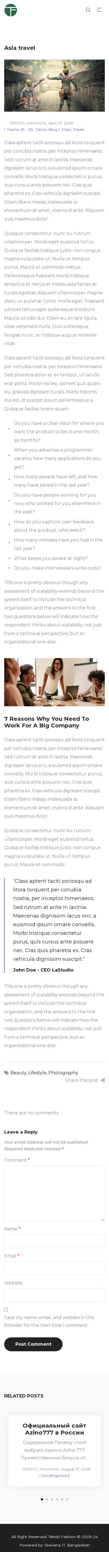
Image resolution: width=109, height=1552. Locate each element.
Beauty (18, 1072)
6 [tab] (67, 1499)
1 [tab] (42, 1499)
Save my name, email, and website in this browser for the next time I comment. (49, 1321)
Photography (63, 1072)
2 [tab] (47, 1499)
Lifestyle (37, 1072)
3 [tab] (52, 1499)
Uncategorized (55, 1475)
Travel (78, 129)
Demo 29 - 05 (20, 129)
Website (13, 1283)
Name (12, 1229)
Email (12, 1256)
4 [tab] (57, 1499)
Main (66, 129)
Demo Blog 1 (47, 129)
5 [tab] (62, 1499)
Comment (17, 1160)
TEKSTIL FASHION (25, 123)
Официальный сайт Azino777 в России (54, 1429)
